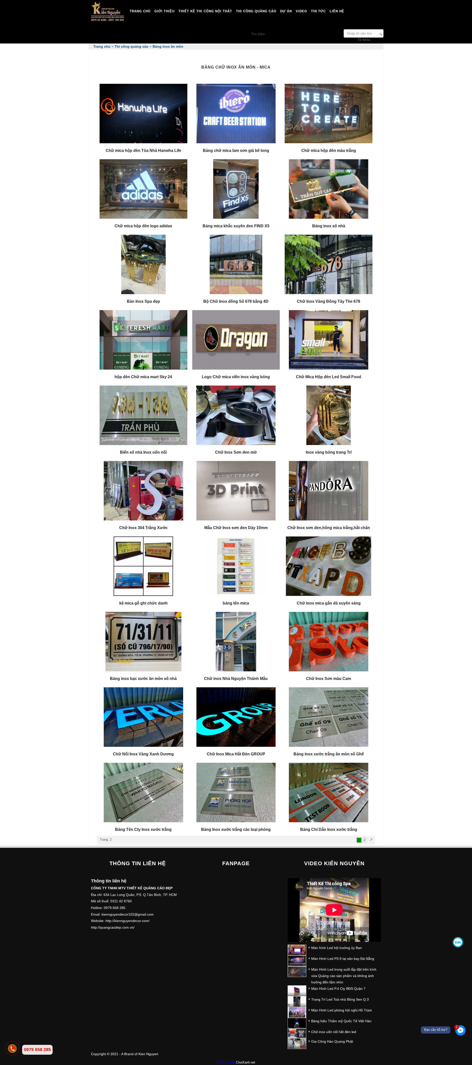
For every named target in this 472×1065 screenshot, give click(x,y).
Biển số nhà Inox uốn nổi (143, 452)
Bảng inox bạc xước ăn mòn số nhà (143, 678)
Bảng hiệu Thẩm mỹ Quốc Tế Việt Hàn (341, 1021)
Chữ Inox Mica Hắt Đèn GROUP (236, 754)
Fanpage (236, 863)
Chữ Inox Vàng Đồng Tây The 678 (328, 301)
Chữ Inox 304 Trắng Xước (143, 528)
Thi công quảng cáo (256, 11)
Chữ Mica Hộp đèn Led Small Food (328, 377)
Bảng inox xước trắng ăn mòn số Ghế (329, 754)
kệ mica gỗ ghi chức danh (143, 603)
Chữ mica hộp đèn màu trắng (328, 150)
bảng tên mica (236, 603)
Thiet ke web (226, 1062)
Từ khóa (363, 40)
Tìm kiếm (380, 34)
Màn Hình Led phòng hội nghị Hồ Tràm (341, 1010)
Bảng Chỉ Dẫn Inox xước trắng (328, 829)
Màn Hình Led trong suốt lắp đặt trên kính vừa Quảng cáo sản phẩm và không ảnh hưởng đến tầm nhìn (343, 975)
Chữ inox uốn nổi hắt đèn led (333, 1032)
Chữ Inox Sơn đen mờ (236, 452)
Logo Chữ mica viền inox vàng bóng (236, 377)
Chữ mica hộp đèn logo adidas (143, 226)
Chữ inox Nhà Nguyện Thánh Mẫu (236, 678)
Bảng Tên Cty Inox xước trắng (143, 829)
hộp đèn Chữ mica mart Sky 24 (143, 377)
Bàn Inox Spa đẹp (143, 301)
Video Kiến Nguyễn (334, 863)
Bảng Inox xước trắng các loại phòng (236, 829)
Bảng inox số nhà (328, 226)
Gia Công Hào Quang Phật (332, 1041)
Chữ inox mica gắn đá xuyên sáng (329, 603)
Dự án (286, 11)
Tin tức (318, 11)
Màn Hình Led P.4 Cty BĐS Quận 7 (338, 989)
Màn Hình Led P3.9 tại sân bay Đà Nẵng (342, 959)
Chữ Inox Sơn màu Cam (328, 678)
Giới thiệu (164, 11)
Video (301, 11)
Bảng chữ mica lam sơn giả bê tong (236, 150)
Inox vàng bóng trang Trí (329, 452)
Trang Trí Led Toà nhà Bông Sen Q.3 (340, 999)
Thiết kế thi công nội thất (205, 11)
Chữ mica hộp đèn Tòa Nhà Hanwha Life (143, 150)
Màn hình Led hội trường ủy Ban (336, 948)
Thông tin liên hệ (137, 863)
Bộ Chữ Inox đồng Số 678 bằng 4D (235, 301)
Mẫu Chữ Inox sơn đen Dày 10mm (236, 528)
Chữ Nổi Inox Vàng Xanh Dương (143, 754)
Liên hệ (337, 11)
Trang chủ (140, 11)
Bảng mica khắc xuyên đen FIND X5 (236, 226)
